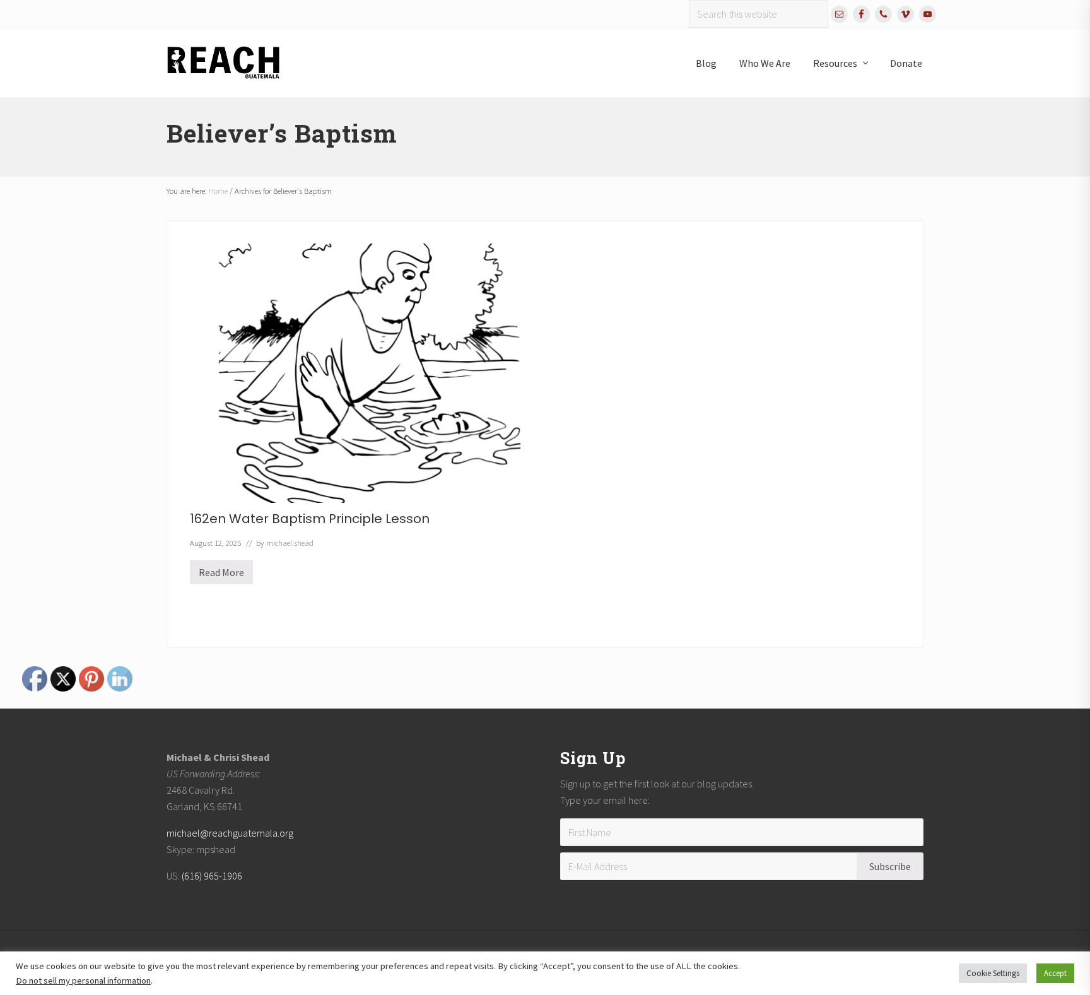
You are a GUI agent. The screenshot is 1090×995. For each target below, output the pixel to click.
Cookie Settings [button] (992, 973)
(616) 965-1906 (212, 875)
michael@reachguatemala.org (230, 833)
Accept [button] (1055, 973)
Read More (221, 575)
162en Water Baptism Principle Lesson (310, 518)
